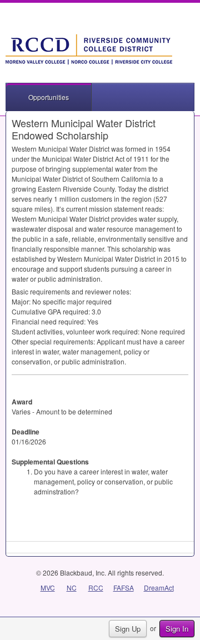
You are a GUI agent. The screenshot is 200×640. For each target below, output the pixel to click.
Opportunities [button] (48, 97)
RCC (95, 587)
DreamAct (159, 587)
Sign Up (128, 628)
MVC (48, 587)
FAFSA (123, 587)
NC (72, 587)
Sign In (177, 628)
